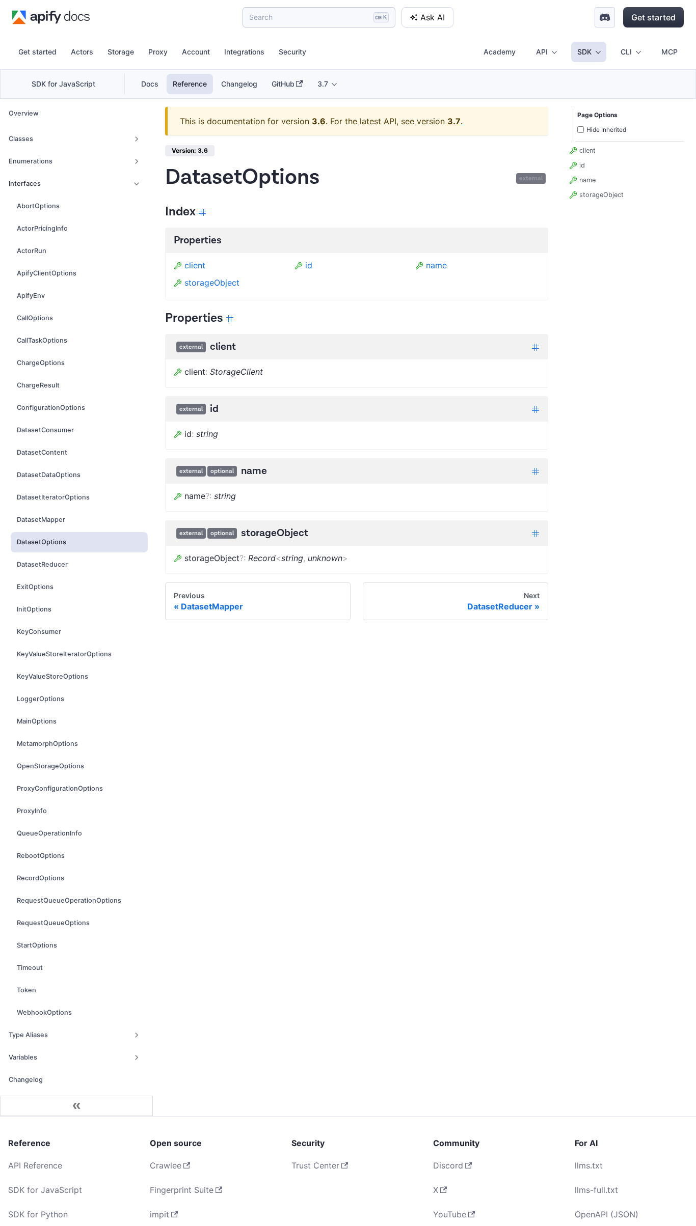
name (436, 265)
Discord (448, 1165)
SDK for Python (38, 1214)
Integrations (244, 51)
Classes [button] (21, 139)
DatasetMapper (41, 519)
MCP (669, 51)
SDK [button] (584, 51)
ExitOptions (35, 587)
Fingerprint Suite (181, 1190)
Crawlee (165, 1165)
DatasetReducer (42, 564)
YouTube (449, 1214)
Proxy (158, 51)
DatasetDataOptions (49, 475)
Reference (190, 83)
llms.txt (589, 1165)
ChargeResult (38, 385)
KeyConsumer (39, 631)
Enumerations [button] (30, 161)
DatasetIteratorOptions (53, 497)
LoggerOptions (40, 699)
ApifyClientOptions (46, 273)
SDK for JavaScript (63, 83)
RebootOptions (41, 855)
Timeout (30, 967)
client (194, 265)
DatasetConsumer (45, 430)
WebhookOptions (44, 1012)
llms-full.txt (596, 1190)
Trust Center (315, 1165)
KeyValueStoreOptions (52, 676)
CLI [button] (626, 51)
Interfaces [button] (25, 183)
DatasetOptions (41, 542)
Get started (653, 17)
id (308, 265)
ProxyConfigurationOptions (60, 788)
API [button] (542, 51)
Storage (121, 51)
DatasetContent (42, 452)
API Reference (35, 1165)
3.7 (454, 121)
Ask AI (432, 17)
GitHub (283, 83)
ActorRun (31, 251)
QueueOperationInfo (49, 833)
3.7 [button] (322, 83)
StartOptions (37, 945)
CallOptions (35, 318)
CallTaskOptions (42, 340)
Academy (500, 51)
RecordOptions (40, 878)
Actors (82, 51)
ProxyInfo (32, 811)
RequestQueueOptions (53, 923)
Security (292, 51)
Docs (149, 83)
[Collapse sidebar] (76, 1106)
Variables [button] (23, 1057)
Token (26, 990)
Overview (24, 113)
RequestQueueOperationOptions (69, 900)
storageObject (211, 282)
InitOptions (34, 609)
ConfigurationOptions (51, 407)
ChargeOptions (41, 363)
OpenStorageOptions (50, 766)
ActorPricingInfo (42, 228)
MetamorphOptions (47, 743)
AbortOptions (38, 206)
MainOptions (37, 721)
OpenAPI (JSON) (606, 1214)
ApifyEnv (31, 295)
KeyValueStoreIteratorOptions (64, 654)
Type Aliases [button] (28, 1035)
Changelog (239, 83)
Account (196, 51)
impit (159, 1214)
